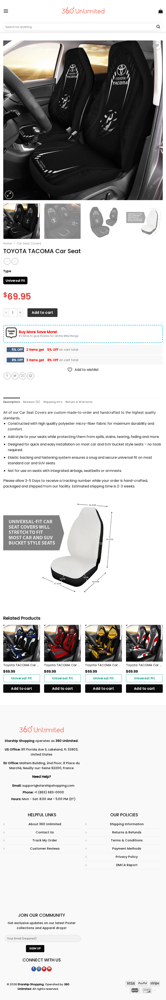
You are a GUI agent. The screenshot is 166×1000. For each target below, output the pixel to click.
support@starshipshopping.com (48, 785)
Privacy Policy (127, 857)
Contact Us (45, 832)
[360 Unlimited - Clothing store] (83, 11)
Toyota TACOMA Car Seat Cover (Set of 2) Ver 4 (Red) (62, 665)
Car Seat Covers (29, 243)
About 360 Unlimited (45, 824)
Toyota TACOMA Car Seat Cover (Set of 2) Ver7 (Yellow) (103, 665)
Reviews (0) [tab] (31, 402)
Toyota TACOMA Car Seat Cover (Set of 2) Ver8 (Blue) (21, 665)
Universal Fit (21, 678)
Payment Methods (126, 848)
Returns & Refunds (126, 832)
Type (7, 271)
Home (7, 243)
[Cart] (160, 11)
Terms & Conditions (127, 840)
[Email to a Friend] (22, 375)
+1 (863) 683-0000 (49, 792)
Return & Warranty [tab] (79, 402)
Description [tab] (11, 402)
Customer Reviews (45, 848)
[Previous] (12, 120)
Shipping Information (127, 824)
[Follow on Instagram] (39, 968)
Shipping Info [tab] (52, 402)
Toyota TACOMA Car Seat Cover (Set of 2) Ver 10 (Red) (144, 665)
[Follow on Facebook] (33, 968)
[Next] (154, 120)
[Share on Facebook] (7, 375)
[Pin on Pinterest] (30, 375)
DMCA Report (126, 865)
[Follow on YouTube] (49, 968)
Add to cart (42, 312)
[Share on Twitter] (15, 375)
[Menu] (5, 11)
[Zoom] (9, 195)
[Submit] (158, 27)
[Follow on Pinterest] (44, 968)
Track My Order (44, 840)
